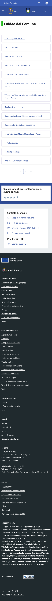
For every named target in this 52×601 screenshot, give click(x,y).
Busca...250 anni (11, 47)
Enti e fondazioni (8, 298)
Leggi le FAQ (6, 486)
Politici (4, 309)
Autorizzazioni (7, 350)
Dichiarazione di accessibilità (13, 513)
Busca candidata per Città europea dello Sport (23, 115)
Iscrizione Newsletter (10, 438)
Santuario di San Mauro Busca (16, 74)
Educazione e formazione (11, 365)
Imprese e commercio (10, 373)
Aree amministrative (9, 286)
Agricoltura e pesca (9, 334)
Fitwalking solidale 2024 (14, 38)
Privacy (4, 506)
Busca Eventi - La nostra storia (17, 65)
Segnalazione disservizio (11, 494)
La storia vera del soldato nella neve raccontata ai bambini (24, 85)
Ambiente (5, 338)
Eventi (4, 402)
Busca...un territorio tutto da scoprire (19, 124)
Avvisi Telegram (7, 435)
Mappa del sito (7, 576)
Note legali (5, 510)
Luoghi (4, 410)
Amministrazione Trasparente (13, 282)
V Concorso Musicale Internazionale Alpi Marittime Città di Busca (25, 96)
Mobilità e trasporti (9, 377)
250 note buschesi (12, 151)
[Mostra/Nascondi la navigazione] (2, 10)
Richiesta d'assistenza (10, 498)
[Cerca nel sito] (45, 11)
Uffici (3, 321)
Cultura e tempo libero (10, 358)
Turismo (4, 389)
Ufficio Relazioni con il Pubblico (14, 466)
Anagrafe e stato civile (10, 342)
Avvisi (3, 431)
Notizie (4, 423)
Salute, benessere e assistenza (14, 381)
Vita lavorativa (7, 361)
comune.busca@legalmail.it (37, 472)
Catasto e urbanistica (10, 354)
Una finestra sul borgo (13, 107)
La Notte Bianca (11, 142)
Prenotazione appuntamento (13, 490)
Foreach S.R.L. (18, 594)
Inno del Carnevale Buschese (16, 160)
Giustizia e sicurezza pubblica (13, 369)
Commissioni (6, 290)
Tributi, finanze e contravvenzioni (15, 385)
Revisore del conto (9, 313)
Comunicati (6, 427)
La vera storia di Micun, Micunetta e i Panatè (22, 133)
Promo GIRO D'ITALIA (13, 56)
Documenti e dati (8, 294)
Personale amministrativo (12, 305)
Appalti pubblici (7, 346)
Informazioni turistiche (10, 406)
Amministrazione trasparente (13, 502)
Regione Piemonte (10, 3)
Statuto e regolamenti (10, 317)
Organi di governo (8, 302)
